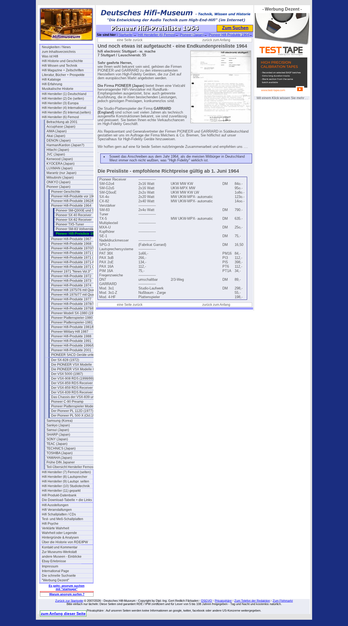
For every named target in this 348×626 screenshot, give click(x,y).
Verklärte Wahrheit (55, 528)
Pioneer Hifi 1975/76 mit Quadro (75, 290)
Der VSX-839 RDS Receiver (72, 392)
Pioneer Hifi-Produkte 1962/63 (73, 201)
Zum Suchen (235, 28)
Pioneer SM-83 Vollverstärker (77, 229)
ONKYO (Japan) (58, 182)
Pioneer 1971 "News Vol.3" (71, 271)
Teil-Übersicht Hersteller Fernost (70, 467)
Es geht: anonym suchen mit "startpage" (67, 587)
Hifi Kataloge (51, 79)
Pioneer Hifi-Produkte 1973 (71, 281)
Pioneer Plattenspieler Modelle (74, 406)
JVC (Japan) (55, 154)
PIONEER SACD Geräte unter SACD (76, 355)
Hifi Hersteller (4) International (64, 108)
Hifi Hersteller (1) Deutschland (64, 94)
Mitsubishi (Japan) (60, 177)
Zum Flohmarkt (283, 600)
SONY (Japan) (57, 439)
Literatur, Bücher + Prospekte (63, 75)
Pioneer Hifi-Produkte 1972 (71, 276)
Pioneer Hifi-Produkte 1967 (71, 239)
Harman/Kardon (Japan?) (65, 145)
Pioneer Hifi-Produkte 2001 (71, 350)
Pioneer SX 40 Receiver (73, 215)
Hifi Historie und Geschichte (62, 61)
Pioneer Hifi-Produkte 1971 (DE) (75, 257)
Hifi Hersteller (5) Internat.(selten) (66, 112)
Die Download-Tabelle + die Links (67, 500)
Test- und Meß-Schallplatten (62, 519)
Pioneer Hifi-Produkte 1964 (71, 205)
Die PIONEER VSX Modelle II (72, 369)
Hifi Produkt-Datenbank (59, 495)
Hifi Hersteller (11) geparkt (61, 491)
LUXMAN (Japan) (59, 168)
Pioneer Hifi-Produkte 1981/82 (73, 327)
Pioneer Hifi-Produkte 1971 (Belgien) (76, 253)
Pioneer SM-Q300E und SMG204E (81, 210)
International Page (55, 571)
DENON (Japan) (58, 140)
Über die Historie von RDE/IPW (65, 542)
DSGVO (206, 600)
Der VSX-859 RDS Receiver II (73, 388)
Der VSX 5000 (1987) (67, 374)
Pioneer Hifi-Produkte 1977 (71, 299)
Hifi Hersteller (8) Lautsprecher (64, 477)
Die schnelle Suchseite (59, 576)
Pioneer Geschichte (65, 192)
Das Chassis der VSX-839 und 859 (76, 397)
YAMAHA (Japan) (59, 458)
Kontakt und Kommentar (59, 547)
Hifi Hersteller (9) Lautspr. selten (65, 481)
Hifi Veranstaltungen (57, 510)
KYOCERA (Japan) (60, 164)
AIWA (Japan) (56, 131)
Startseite (125, 35)
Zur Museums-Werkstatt (59, 552)
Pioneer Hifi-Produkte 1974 (71, 285)
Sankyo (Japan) (58, 425)
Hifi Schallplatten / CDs (59, 514)
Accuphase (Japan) (60, 127)
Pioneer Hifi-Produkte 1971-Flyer (75, 262)
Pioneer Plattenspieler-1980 (72, 318)
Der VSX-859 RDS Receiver (72, 383)
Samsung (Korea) (59, 421)
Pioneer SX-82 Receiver (74, 220)
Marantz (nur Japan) (61, 173)
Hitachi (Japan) (57, 150)
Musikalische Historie (57, 89)
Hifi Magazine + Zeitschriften (63, 70)
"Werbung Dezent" (55, 580)
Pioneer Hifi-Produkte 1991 (71, 341)
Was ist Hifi (50, 56)
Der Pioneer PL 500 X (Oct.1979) (75, 415)
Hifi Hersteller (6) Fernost (60, 117)
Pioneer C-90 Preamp (67, 402)
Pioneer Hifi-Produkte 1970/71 (73, 248)
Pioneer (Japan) (58, 187)
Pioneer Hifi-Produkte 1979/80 (73, 308)
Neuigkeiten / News (56, 47)
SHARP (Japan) (58, 434)
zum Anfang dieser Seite (63, 613)
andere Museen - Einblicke (62, 556)
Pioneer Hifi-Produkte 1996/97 (73, 345)
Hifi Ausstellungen (55, 505)
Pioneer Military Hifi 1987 (69, 332)
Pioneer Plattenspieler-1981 (72, 322)
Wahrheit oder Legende (59, 533)
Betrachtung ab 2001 (61, 122)
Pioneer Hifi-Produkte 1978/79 (73, 304)
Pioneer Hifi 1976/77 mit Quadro (75, 295)
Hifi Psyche (50, 524)
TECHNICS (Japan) (61, 448)
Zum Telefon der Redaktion (252, 600)
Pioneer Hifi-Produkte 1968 (71, 244)
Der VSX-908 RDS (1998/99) (72, 378)
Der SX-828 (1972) (65, 360)
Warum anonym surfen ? (67, 594)
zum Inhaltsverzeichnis (59, 52)
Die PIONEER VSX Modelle (71, 365)
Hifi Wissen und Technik (59, 66)
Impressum (50, 566)
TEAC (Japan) (56, 444)
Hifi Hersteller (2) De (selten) (63, 98)
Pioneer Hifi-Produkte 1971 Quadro (76, 267)
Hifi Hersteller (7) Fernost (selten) (66, 472)
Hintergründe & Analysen (60, 537)
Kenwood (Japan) (59, 159)
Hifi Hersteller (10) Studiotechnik (66, 486)
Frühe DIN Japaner (60, 462)
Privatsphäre (223, 600)
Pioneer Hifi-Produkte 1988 (71, 336)
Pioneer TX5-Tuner (70, 224)
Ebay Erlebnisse (54, 561)
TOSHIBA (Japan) (59, 453)
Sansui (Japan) (57, 430)
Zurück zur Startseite (69, 600)
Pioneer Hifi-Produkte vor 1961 (74, 196)
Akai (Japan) (55, 136)
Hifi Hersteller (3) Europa (60, 103)
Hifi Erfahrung (52, 84)
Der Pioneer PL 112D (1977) (72, 411)
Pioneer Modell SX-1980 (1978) (74, 313)
